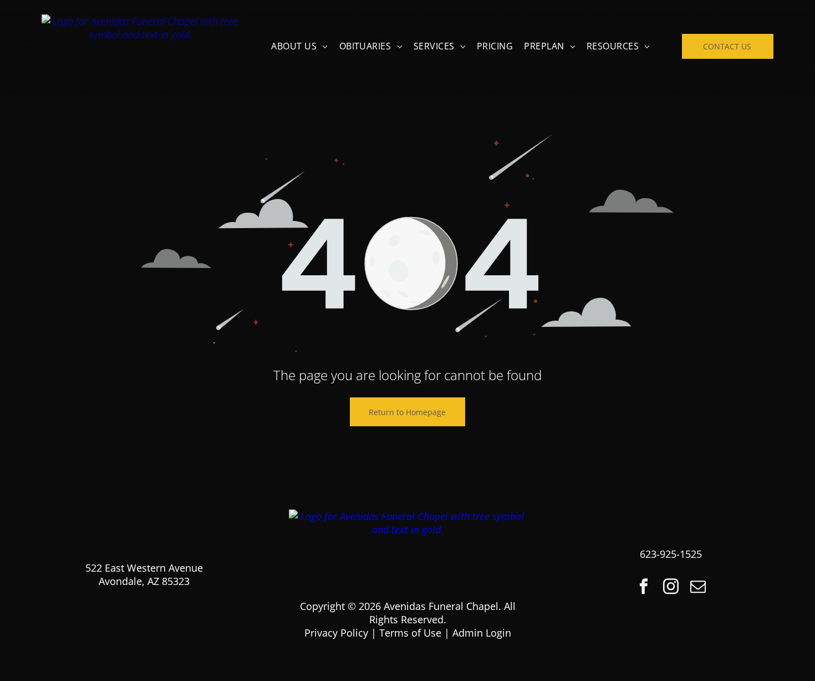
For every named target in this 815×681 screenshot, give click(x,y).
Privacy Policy (336, 632)
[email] (698, 587)
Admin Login (481, 632)
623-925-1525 (671, 554)
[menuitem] (299, 46)
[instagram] (671, 587)
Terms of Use (410, 632)
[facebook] (643, 587)
